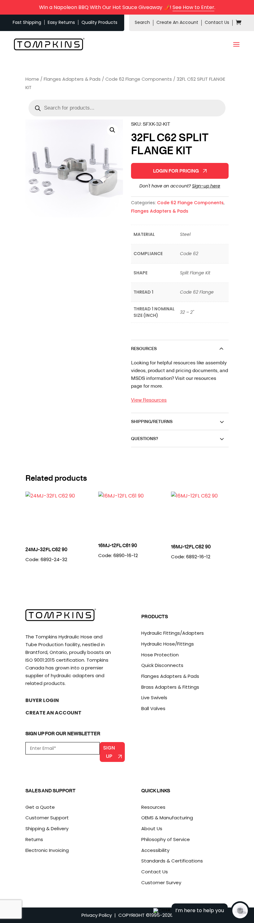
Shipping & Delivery (46, 828)
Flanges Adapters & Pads (72, 79)
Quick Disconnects (162, 665)
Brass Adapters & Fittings (170, 687)
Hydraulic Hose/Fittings (167, 644)
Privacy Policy (96, 915)
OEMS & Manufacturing (167, 817)
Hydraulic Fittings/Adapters (172, 633)
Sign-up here (206, 186)
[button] (112, 130)
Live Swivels (154, 697)
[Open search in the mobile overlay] (127, 108)
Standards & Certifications (172, 861)
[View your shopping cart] (238, 23)
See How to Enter (193, 7)
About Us (151, 828)
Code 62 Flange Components (138, 79)
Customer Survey (161, 882)
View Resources (149, 399)
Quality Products (99, 22)
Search (142, 22)
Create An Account (177, 22)
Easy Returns (61, 22)
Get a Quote (40, 807)
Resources (153, 807)
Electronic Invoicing (47, 850)
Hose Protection (160, 654)
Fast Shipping (27, 22)
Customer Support (47, 817)
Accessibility (155, 850)
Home (32, 79)
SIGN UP (109, 752)
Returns (34, 839)
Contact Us (217, 22)
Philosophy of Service (165, 839)
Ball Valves (153, 708)
